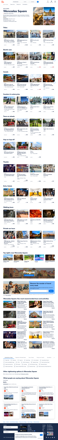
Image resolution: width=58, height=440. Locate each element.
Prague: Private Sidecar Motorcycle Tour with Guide (29, 405)
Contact (29, 426)
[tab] (8, 357)
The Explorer (44, 433)
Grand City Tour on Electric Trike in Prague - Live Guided (46, 405)
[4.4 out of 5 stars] (6, 18)
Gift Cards (44, 432)
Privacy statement (8, 295)
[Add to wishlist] (14, 31)
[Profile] (55, 1)
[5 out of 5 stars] (11, 389)
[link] (9, 38)
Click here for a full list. (24, 374)
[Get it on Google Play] (23, 427)
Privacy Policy (30, 429)
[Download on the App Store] (23, 430)
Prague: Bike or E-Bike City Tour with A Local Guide (11, 387)
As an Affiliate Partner (50, 429)
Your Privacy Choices (31, 430)
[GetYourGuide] (2, 1)
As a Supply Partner (50, 426)
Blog (43, 429)
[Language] (51, 1)
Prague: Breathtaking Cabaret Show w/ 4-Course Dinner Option (45, 387)
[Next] (54, 38)
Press (43, 430)
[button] (9, 38)
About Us (44, 426)
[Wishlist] (48, 1)
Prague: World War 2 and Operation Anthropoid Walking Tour (27, 387)
